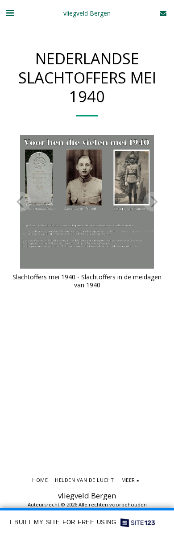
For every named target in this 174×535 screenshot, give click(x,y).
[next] (153, 202)
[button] (9, 13)
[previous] (21, 202)
